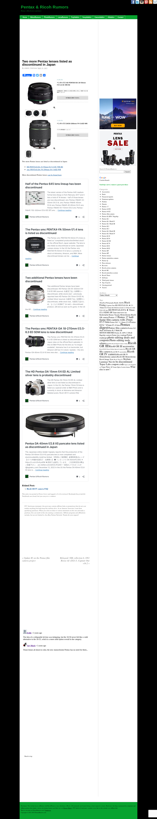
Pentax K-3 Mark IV (108, 233)
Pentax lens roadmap (119, 335)
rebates (103, 343)
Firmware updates (108, 199)
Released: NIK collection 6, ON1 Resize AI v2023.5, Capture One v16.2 (75, 560)
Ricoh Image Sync (106, 359)
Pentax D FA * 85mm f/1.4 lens (117, 323)
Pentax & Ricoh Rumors (44, 7)
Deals (104, 194)
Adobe (121, 302)
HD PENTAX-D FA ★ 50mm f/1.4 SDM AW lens (117, 311)
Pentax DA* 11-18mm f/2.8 (119, 322)
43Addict (111, 17)
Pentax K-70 (106, 243)
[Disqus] (56, 659)
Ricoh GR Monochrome (126, 356)
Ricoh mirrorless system (110, 273)
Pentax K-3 (105, 229)
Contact (120, 17)
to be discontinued (62, 494)
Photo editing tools (120, 340)
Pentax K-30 (106, 236)
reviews (109, 343)
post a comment (50, 496)
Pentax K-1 (105, 219)
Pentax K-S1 (106, 246)
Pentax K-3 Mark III (108, 231)
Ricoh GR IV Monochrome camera (113, 355)
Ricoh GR (105, 270)
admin (26, 68)
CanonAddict (99, 17)
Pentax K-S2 (106, 248)
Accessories (106, 192)
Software (105, 278)
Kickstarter (104, 314)
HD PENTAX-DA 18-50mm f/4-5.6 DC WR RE (45, 167)
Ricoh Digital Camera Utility (120, 343)
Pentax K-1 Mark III (108, 224)
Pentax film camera (108, 214)
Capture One (110, 305)
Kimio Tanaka (114, 315)
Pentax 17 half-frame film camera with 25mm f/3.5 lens (116, 319)
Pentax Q (105, 260)
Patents (104, 204)
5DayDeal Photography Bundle (108, 303)
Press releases (106, 263)
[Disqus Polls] (56, 598)
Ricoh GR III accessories (121, 346)
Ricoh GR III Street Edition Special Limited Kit (112, 349)
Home (25, 17)
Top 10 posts (106, 283)
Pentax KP (105, 253)
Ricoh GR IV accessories (119, 352)
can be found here (54, 175)
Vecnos (104, 287)
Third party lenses (108, 280)
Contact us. (48, 810)
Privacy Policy (67, 808)
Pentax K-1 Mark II (108, 221)
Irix (126, 312)
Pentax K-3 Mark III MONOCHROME (110, 331)
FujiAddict (75, 17)
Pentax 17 (105, 206)
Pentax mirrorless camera (110, 258)
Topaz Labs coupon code (111, 364)
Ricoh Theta (106, 275)
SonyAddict (86, 17)
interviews (120, 312)
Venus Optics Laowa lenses (121, 367)
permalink (81, 494)
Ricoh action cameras (109, 268)
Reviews (105, 265)
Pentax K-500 (106, 241)
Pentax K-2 (105, 226)
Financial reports (107, 197)
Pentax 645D (106, 209)
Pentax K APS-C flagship (110, 216)
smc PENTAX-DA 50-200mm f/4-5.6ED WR (44, 169)
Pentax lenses (43, 494)
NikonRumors (35, 17)
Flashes (104, 202)
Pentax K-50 (106, 238)
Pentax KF (105, 251)
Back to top (28, 756)
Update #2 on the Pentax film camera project (36, 559)
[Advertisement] (56, 40)
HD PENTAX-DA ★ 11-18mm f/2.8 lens (116, 306)
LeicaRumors (63, 17)
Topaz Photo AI (106, 367)
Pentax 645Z (106, 211)
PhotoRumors (49, 17)
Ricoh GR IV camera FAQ (37, 488)
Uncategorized (107, 285)
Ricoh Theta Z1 (118, 359)
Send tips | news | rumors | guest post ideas (113, 184)
